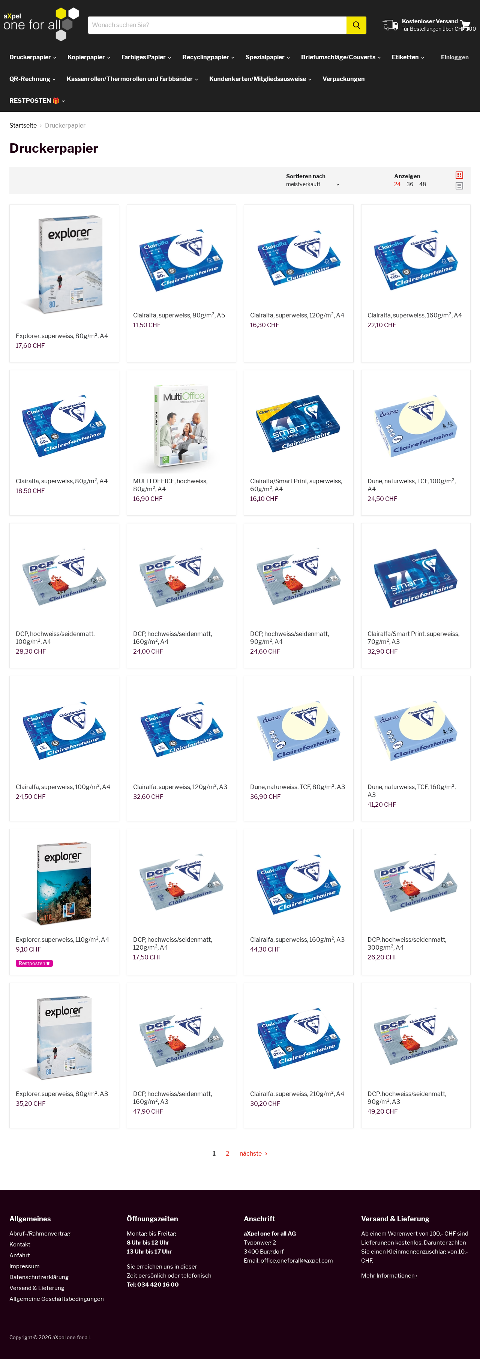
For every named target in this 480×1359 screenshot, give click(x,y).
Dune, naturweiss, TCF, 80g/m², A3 (297, 787)
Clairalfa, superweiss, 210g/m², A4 (297, 1093)
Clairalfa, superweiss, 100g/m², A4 (63, 787)
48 (422, 184)
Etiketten (406, 57)
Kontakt (19, 1244)
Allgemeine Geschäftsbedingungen (56, 1299)
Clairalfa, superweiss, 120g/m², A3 (180, 787)
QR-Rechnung (30, 79)
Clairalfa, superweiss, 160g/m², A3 (297, 939)
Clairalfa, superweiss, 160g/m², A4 (415, 315)
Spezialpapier (266, 57)
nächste (251, 1153)
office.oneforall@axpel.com (297, 1260)
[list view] (459, 185)
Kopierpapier (87, 57)
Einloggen (455, 57)
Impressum (24, 1266)
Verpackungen (343, 79)
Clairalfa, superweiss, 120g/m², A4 (297, 315)
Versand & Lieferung (36, 1288)
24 (397, 184)
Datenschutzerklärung (39, 1277)
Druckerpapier (30, 57)
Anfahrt (19, 1255)
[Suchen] (356, 25)
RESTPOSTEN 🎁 (35, 100)
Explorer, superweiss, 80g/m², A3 (62, 1093)
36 (409, 184)
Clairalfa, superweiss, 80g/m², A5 (179, 315)
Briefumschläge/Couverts (338, 57)
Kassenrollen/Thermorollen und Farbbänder (130, 79)
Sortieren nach (306, 176)
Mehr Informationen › (389, 1275)
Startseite (23, 125)
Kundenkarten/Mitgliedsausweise (258, 79)
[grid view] (459, 175)
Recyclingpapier (206, 57)
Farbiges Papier (144, 57)
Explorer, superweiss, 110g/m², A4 (62, 939)
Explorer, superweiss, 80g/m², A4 (62, 336)
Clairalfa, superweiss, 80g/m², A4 (62, 481)
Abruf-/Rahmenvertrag (39, 1233)
